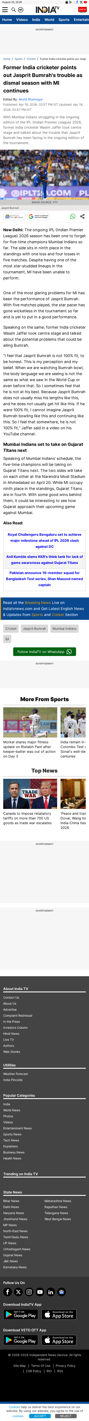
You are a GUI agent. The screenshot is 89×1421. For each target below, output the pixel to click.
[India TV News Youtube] (85, 2)
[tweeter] (18, 1292)
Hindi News (11, 1033)
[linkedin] (50, 1292)
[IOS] (66, 2)
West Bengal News (57, 1219)
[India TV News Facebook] (77, 2)
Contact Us (11, 997)
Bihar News (11, 1201)
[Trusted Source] (38, 216)
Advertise (10, 1009)
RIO (49, 1371)
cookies (17, 1416)
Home (7, 19)
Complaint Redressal (17, 1015)
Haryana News (13, 1213)
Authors (8, 1045)
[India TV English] (47, 9)
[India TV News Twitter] (81, 2)
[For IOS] (58, 1340)
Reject (66, 1416)
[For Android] (20, 1340)
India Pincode (12, 1080)
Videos (22, 19)
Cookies (14, 1407)
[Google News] (14, 216)
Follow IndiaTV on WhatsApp (40, 652)
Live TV (8, 1039)
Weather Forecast (15, 1074)
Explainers (10, 1146)
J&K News (10, 1261)
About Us (9, 1003)
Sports (64, 19)
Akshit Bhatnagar (31, 99)
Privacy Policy (66, 1365)
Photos (8, 1116)
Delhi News (11, 1207)
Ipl (7, 639)
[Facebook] (7, 1292)
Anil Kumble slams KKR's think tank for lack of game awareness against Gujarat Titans (44, 559)
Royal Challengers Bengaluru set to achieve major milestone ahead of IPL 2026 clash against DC (44, 540)
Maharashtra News (57, 1201)
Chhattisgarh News (16, 1249)
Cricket (31, 58)
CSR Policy (33, 1371)
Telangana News (56, 1213)
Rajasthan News (55, 1207)
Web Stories (11, 1051)
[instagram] (29, 1292)
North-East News (15, 1231)
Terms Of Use (40, 1365)
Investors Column (15, 1027)
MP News (10, 1225)
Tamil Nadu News (15, 1237)
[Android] (70, 2)
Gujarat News (12, 1255)
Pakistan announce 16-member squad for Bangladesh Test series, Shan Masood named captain (44, 579)
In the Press (11, 1021)
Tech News (11, 1140)
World (49, 19)
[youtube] (40, 1292)
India (36, 19)
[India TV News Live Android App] (20, 1314)
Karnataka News (15, 1267)
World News (11, 1110)
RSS (60, 1371)
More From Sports (44, 699)
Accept (40, 1416)
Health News (12, 1158)
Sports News (12, 1134)
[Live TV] (82, 9)
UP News (9, 1243)
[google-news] (61, 1292)
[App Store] (58, 1314)
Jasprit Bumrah (34, 629)
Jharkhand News (15, 1219)
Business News (13, 1152)
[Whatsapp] (72, 216)
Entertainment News (17, 1128)
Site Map (19, 1365)
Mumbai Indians (64, 629)
